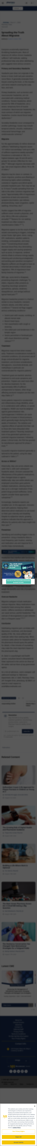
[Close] (35, 1106)
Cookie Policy (17, 1127)
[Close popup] (32, 564)
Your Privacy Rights (18, 1131)
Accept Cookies (18, 1142)
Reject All (18, 1137)
